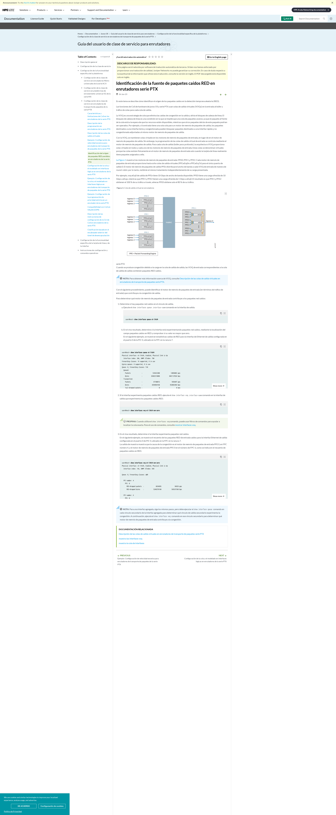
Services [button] (58, 10)
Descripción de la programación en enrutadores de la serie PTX (99, 126)
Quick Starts (56, 18)
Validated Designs (76, 18)
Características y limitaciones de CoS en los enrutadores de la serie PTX (99, 116)
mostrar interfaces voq (185, 425)
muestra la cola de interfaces (131, 543)
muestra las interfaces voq (130, 538)
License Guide (37, 18)
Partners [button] (75, 10)
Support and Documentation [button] (100, 10)
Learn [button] (125, 10)
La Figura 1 (121, 160)
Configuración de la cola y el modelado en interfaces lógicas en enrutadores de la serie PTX (99, 169)
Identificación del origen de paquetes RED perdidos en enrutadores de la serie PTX (99, 157)
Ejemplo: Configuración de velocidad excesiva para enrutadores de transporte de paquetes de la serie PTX (99, 144)
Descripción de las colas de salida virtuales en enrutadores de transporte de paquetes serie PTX (161, 534)
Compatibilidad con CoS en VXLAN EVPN (99, 208)
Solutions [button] (24, 10)
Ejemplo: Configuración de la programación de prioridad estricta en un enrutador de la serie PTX (99, 198)
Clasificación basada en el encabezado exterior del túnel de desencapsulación (98, 232)
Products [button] (41, 10)
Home (80, 34)
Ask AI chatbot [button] (30, 3)
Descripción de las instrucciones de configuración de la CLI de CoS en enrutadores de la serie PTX (98, 220)
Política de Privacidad (13, 811)
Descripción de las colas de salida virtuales (99, 134)
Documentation (14, 18)
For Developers (101, 18)
